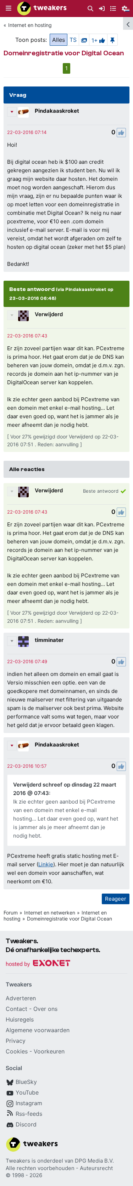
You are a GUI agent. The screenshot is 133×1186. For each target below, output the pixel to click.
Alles (58, 39)
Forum (11, 913)
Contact (16, 1008)
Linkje (45, 864)
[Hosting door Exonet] (38, 964)
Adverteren (21, 998)
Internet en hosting (30, 25)
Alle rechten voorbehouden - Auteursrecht (59, 1168)
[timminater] (23, 641)
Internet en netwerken (49, 913)
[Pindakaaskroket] (23, 112)
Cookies (17, 1051)
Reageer (115, 898)
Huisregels (20, 1019)
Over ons (45, 1008)
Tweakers (18, 1160)
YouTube (27, 1092)
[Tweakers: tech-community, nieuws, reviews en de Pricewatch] (42, 8)
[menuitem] (90, 8)
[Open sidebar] (128, 23)
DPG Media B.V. (94, 1160)
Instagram (29, 1103)
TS (73, 39)
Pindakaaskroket (57, 110)
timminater (49, 640)
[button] (8, 8)
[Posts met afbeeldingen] (84, 39)
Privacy (16, 1040)
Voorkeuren (49, 1051)
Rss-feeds (29, 1113)
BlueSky (26, 1081)
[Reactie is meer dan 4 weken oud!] (26, 132)
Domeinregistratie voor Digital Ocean (69, 919)
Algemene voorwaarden (38, 1030)
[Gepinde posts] (112, 39)
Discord (26, 1124)
